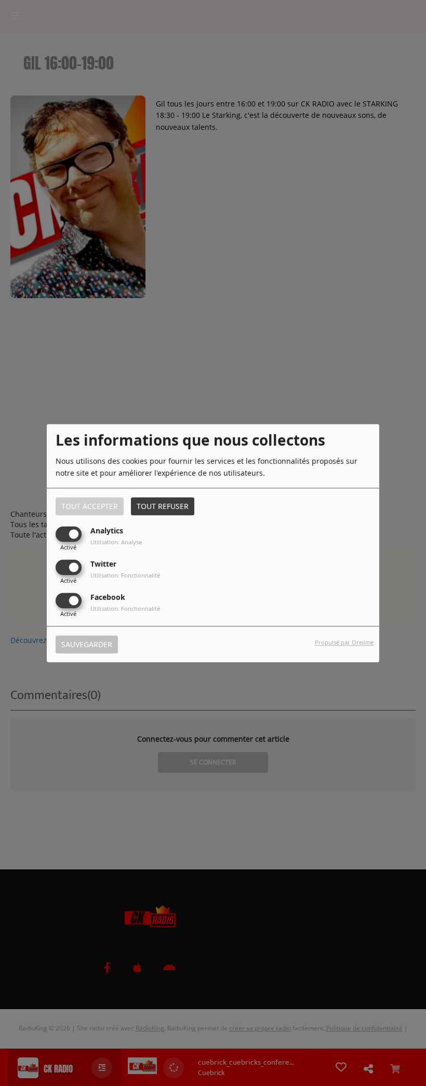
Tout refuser (163, 506)
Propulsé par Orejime (344, 642)
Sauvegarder (86, 644)
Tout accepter (89, 506)
